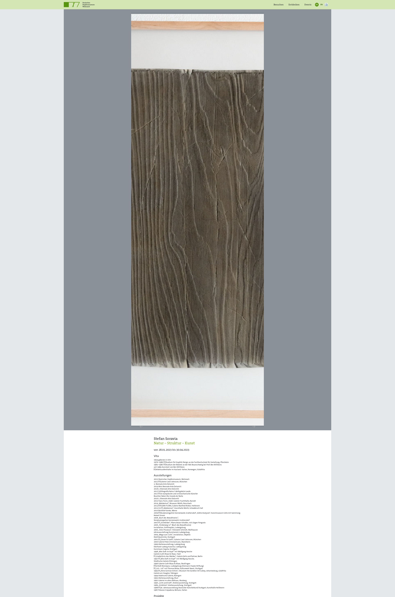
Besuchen (279, 4)
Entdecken (294, 4)
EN (321, 4)
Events (307, 4)
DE (317, 4)
